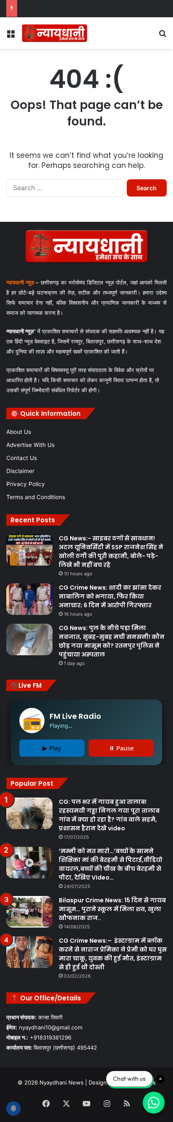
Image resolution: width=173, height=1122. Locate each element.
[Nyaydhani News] (54, 33)
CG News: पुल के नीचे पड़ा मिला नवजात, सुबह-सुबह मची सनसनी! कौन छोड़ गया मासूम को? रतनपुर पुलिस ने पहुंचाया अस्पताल (112, 641)
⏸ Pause (121, 748)
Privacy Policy (25, 484)
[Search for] (162, 36)
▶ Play (51, 748)
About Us (18, 431)
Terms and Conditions (35, 497)
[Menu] (10, 36)
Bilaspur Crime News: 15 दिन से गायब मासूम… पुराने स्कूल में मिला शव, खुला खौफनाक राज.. (112, 909)
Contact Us (21, 458)
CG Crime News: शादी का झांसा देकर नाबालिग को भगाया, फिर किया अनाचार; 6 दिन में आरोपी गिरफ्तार (110, 596)
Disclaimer (20, 471)
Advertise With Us (30, 444)
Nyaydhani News (61, 1082)
